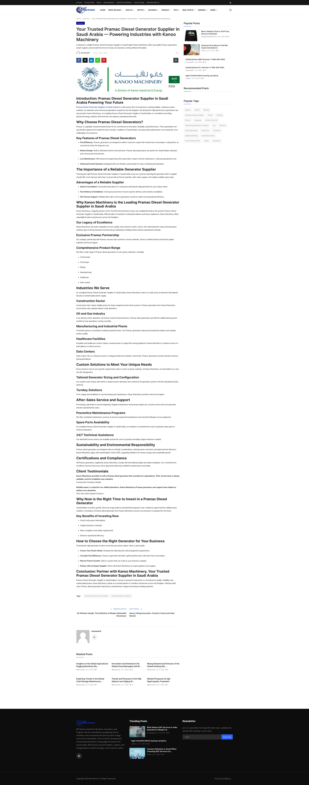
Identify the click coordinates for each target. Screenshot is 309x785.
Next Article (134, 609)
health (197, 110)
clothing (219, 115)
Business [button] (152, 10)
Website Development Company (197, 125)
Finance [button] (165, 10)
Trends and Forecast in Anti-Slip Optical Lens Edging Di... (126, 680)
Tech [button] (175, 10)
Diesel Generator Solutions (121, 596)
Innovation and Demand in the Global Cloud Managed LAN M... (126, 664)
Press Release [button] (114, 10)
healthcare (205, 130)
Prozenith (216, 130)
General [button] (202, 10)
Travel (210, 115)
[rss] (79, 756)
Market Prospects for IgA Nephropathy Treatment (158, 680)
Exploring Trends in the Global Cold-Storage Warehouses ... (90, 680)
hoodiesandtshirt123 (208, 37)
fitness (187, 120)
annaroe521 (190, 62)
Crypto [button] (140, 10)
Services (222, 125)
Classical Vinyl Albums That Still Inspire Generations (214, 46)
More (212, 10)
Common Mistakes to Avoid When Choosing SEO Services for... (161, 750)
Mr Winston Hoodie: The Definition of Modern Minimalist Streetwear (101, 614)
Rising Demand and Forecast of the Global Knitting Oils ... (163, 664)
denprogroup (151, 733)
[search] (230, 10)
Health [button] (129, 10)
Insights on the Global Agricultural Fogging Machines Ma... (92, 664)
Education (216, 141)
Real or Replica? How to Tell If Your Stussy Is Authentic (215, 32)
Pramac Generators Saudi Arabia (96, 596)
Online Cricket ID (211, 120)
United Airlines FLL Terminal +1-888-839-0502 (205, 67)
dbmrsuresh (80, 670)
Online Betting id (191, 130)
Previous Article (119, 609)
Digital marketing (191, 136)
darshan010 (96, 631)
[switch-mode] (231, 2)
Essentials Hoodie (208, 136)
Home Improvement (192, 141)
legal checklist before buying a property (202, 76)
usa (214, 125)
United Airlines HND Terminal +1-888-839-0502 (205, 59)
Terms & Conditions (222, 778)
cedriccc (188, 78)
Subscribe (227, 737)
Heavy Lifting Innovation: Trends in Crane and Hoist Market (152, 614)
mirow (203, 51)
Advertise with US (153, 2)
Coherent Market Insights (194, 115)
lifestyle (206, 110)
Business (86, 19)
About (99, 2)
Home (102, 10)
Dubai (206, 141)
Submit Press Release (124, 2)
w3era (149, 754)
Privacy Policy (89, 2)
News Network (108, 2)
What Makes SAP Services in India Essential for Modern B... (162, 728)
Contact (79, 2)
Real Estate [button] (188, 10)
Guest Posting (139, 2)
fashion (188, 110)
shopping (197, 120)
